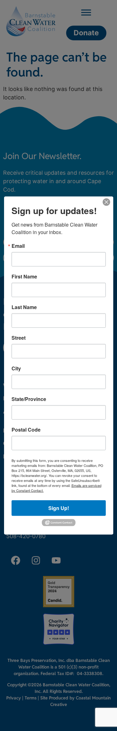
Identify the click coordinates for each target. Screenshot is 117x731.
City (16, 368)
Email (18, 245)
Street (19, 337)
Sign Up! (58, 507)
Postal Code (26, 429)
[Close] (106, 202)
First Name (24, 276)
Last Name (24, 306)
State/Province (29, 398)
